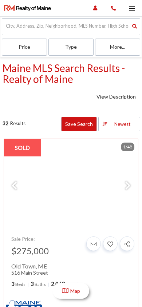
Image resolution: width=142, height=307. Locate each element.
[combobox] (6, 27)
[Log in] (95, 8)
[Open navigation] (131, 8)
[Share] (127, 243)
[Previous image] (14, 186)
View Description (116, 96)
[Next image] (128, 186)
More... (117, 47)
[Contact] (93, 243)
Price (24, 47)
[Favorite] (110, 243)
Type (71, 47)
